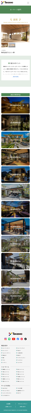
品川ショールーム (20, 369)
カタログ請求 (19, 388)
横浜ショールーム (20, 381)
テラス (3, 360)
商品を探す (4, 345)
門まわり (19, 350)
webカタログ (4, 388)
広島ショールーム (20, 374)
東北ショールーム (5, 374)
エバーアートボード (6, 348)
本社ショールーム (20, 371)
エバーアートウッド (21, 348)
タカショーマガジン (6, 390)
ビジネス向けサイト (6, 395)
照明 (3, 357)
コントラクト (19, 362)
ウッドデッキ (19, 360)
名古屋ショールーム (21, 376)
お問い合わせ (23, 406)
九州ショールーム (5, 376)
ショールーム (5, 366)
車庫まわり (4, 355)
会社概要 (8, 403)
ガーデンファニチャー (21, 357)
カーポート (4, 362)
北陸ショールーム (5, 381)
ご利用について (8, 406)
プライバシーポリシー (22, 403)
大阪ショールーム (5, 371)
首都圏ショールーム (6, 369)
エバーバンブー (5, 350)
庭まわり (19, 355)
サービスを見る (5, 385)
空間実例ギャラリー (21, 390)
